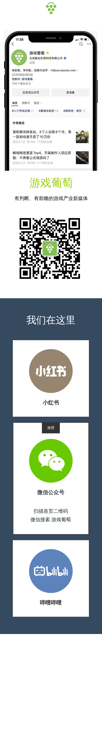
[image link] (51, 370)
